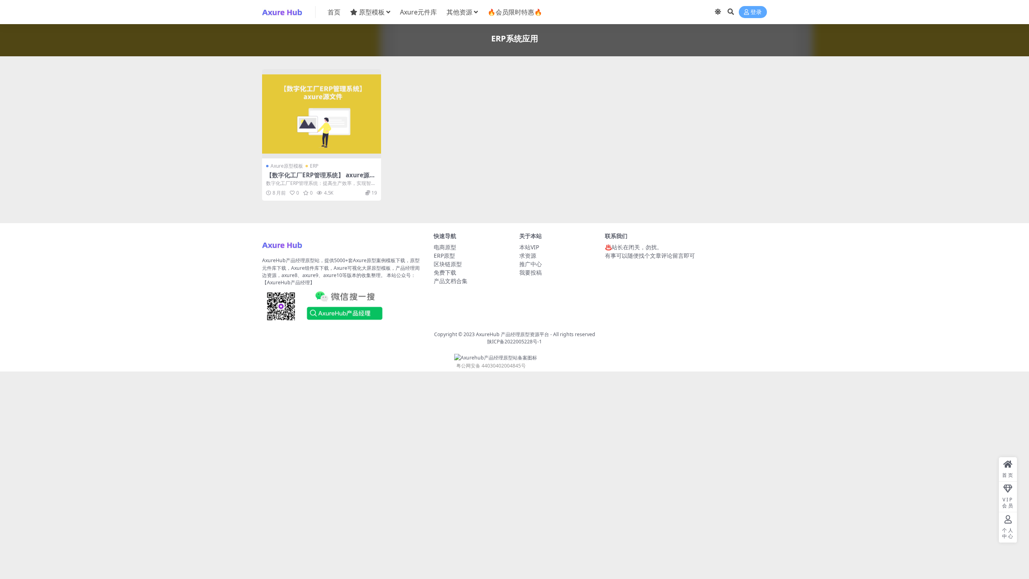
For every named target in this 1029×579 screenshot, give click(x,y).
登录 (756, 12)
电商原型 (445, 247)
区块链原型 (448, 264)
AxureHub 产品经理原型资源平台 (512, 334)
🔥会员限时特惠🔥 (515, 12)
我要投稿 (530, 272)
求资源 (527, 255)
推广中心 (530, 264)
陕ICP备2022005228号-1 (514, 341)
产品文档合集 (450, 281)
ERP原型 (444, 255)
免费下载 (445, 272)
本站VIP (529, 247)
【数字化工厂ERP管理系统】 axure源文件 (320, 178)
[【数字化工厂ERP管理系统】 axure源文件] (321, 113)
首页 (334, 12)
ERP (314, 165)
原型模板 (372, 12)
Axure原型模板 (287, 165)
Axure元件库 (418, 12)
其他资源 (459, 12)
